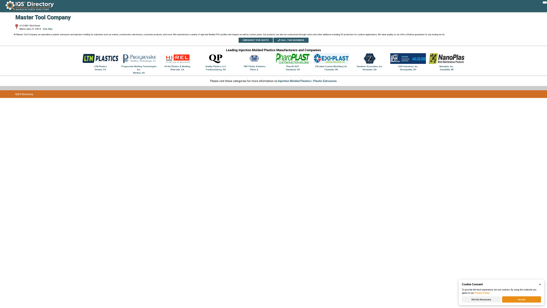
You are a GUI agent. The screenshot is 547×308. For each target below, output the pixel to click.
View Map (47, 29)
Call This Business (292, 40)
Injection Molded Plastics (294, 81)
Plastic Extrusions (325, 81)
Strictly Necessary (481, 299)
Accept (521, 299)
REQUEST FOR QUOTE (257, 40)
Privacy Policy (482, 293)
